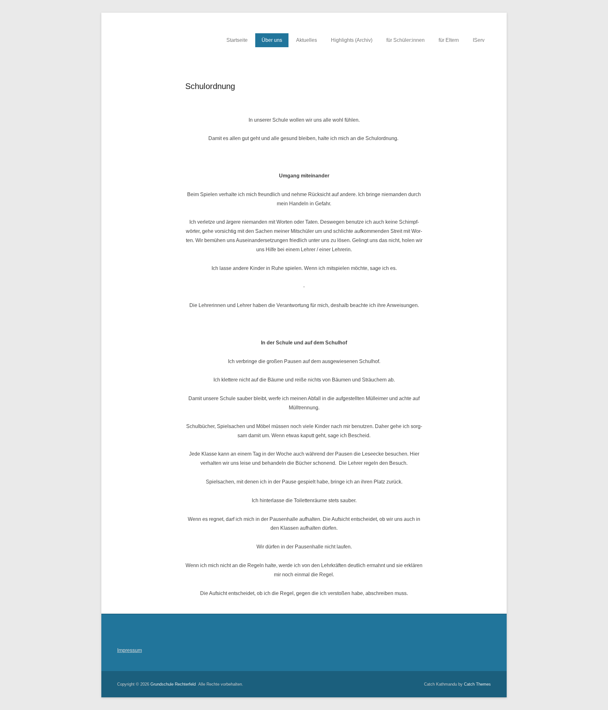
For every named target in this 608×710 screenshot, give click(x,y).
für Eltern (449, 40)
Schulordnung (210, 86)
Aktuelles (306, 40)
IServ (478, 40)
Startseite (237, 40)
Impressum (129, 650)
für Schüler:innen (405, 40)
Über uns (272, 40)
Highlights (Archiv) (351, 40)
